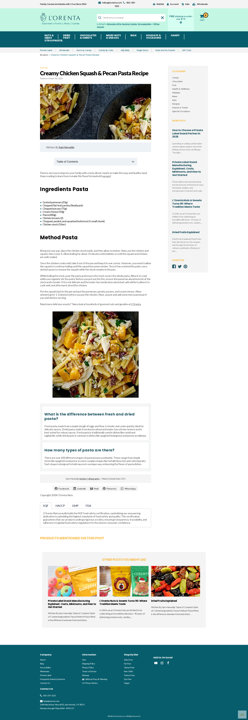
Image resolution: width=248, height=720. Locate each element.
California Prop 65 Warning (95, 679)
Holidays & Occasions (153, 36)
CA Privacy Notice (90, 683)
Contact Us (45, 683)
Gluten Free (129, 667)
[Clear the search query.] (162, 17)
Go (201, 671)
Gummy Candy (129, 24)
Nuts (174, 100)
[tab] (45, 505)
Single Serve (142, 50)
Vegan (127, 683)
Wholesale (64, 50)
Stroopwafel (53, 40)
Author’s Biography (89, 478)
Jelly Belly (125, 50)
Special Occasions (181, 111)
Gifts (118, 24)
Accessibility (45, 667)
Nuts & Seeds (49, 36)
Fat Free (127, 663)
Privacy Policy (88, 667)
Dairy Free (128, 659)
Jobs (84, 659)
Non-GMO (128, 671)
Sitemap (85, 675)
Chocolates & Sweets (88, 36)
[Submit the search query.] (99, 17)
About (43, 659)
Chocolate (177, 81)
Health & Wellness (180, 89)
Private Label (46, 50)
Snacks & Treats (180, 107)
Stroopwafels (144, 24)
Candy (175, 35)
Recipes (44, 54)
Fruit (174, 85)
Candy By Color (106, 50)
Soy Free (127, 679)
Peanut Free (129, 675)
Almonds (111, 24)
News (174, 96)
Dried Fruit (66, 36)
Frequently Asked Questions (52, 679)
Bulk (133, 35)
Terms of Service (89, 671)
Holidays (176, 92)
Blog (42, 663)
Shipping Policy (88, 663)
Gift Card (186, 50)
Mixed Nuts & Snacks (113, 36)
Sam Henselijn (66, 147)
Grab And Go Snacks (165, 50)
